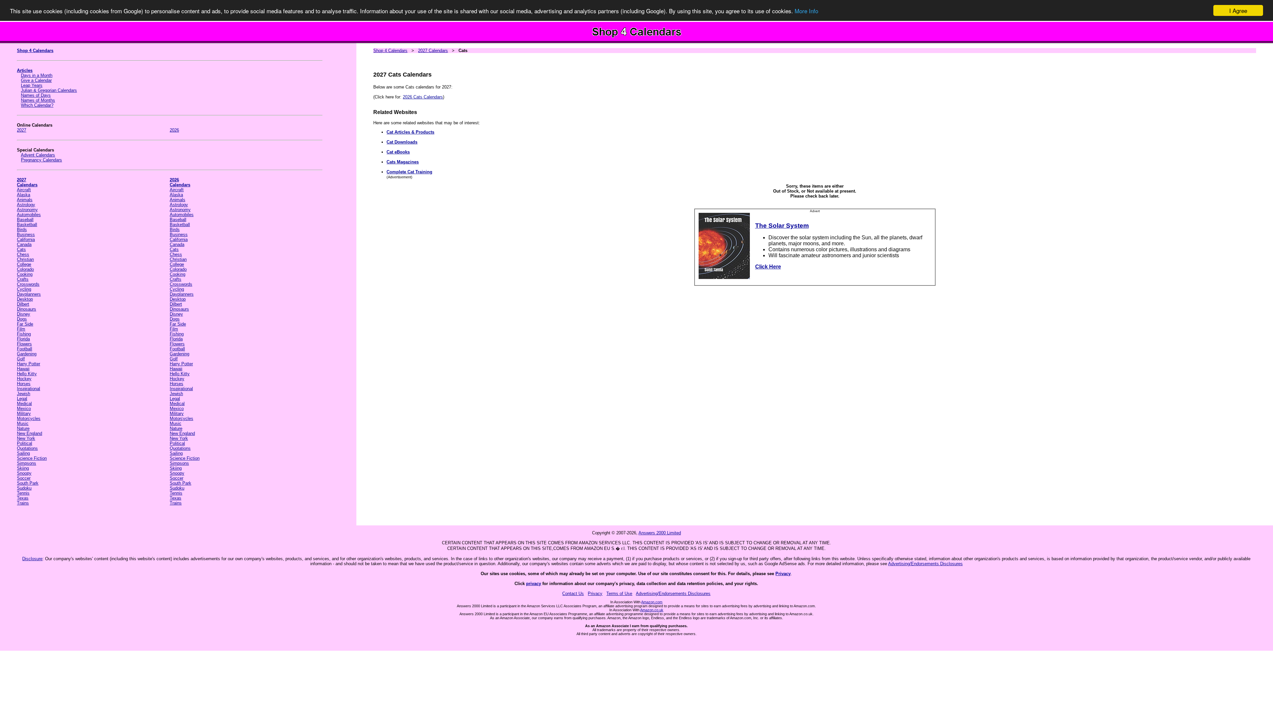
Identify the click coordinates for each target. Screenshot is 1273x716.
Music (23, 423)
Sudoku (24, 488)
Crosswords (28, 284)
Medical (24, 403)
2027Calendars (27, 182)
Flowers (24, 343)
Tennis (23, 493)
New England (29, 433)
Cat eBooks (398, 151)
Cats (21, 249)
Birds (22, 229)
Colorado (25, 269)
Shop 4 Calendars (35, 50)
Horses (23, 383)
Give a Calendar (36, 80)
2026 (174, 130)
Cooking (24, 274)
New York (26, 438)
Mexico (24, 408)
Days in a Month (36, 75)
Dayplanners (29, 294)
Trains (23, 503)
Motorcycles (28, 418)
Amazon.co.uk (651, 610)
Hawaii (23, 368)
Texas (23, 498)
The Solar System (782, 225)
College (24, 264)
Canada (24, 244)
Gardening (26, 353)
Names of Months (38, 100)
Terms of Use (619, 593)
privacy (533, 583)
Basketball (27, 224)
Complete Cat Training (409, 171)
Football (24, 348)
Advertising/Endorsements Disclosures (925, 563)
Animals (24, 199)
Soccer (23, 478)
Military (24, 413)
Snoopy (24, 473)
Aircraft (24, 189)
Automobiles (29, 214)
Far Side (25, 324)
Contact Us (573, 593)
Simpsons (26, 463)
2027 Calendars (433, 50)
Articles (24, 70)
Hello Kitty (27, 373)
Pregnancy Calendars (41, 159)
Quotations (27, 448)
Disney (23, 314)
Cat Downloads (402, 142)
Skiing (23, 468)
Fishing (24, 333)
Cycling (24, 289)
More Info (806, 11)
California (26, 239)
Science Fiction (32, 458)
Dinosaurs (26, 309)
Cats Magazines (403, 161)
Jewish (23, 393)
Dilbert (23, 304)
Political (24, 443)
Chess (23, 254)
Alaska (23, 194)
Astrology (26, 204)
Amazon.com (651, 602)
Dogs (22, 319)
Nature (23, 428)
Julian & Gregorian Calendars (49, 90)
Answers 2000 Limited (659, 532)
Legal (22, 398)
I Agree (1238, 10)
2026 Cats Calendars (423, 96)
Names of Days (36, 95)
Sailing (23, 453)
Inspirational (28, 388)
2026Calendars (180, 182)
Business (26, 234)
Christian (25, 259)
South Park (27, 483)
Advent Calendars (38, 154)
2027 (21, 130)
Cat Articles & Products (410, 132)
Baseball (25, 219)
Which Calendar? (37, 105)
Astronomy (27, 209)
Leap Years (31, 85)
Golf (21, 358)
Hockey (24, 378)
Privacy (783, 573)
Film (21, 329)
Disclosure (32, 558)
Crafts (23, 279)
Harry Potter (28, 363)
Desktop (25, 299)
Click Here (768, 266)
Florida (23, 338)
